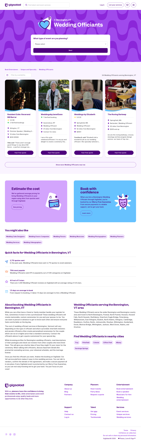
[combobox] (47, 5)
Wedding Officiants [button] (78, 25)
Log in (102, 5)
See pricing (17, 207)
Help (66, 411)
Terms (126, 430)
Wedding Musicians (77, 236)
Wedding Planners (117, 236)
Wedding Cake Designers (15, 236)
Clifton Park (107, 342)
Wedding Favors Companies (39, 236)
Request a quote (97, 395)
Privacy (133, 430)
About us (68, 389)
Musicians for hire (124, 395)
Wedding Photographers (97, 236)
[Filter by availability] (20, 75)
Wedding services (124, 417)
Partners (68, 395)
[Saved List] (127, 4)
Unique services (123, 414)
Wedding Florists (59, 236)
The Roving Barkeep (117, 114)
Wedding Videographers (32, 242)
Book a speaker (123, 392)
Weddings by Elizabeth (84, 114)
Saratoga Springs (81, 348)
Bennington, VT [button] (63, 20)
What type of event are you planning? (50, 38)
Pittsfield (85, 342)
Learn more (86, 213)
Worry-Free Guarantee (101, 202)
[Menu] (133, 4)
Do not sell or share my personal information (119, 435)
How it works (96, 389)
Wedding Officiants (46, 69)
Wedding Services (13, 242)
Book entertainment (125, 389)
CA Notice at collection (127, 433)
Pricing (93, 414)
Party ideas (95, 392)
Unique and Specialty (28, 69)
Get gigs (94, 411)
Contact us (69, 414)
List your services (115, 5)
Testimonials (96, 417)
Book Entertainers (11, 69)
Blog (66, 392)
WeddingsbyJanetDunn (52, 114)
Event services (123, 411)
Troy (76, 342)
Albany (118, 342)
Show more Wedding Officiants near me (70, 165)
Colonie (96, 342)
